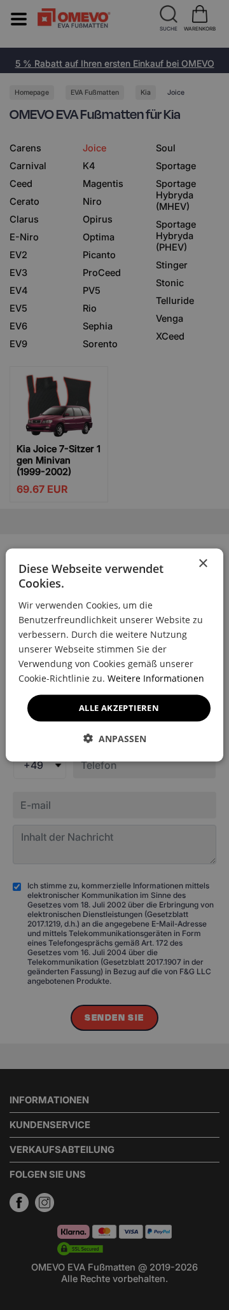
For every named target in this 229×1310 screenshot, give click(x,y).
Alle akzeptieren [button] (119, 708)
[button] (114, 738)
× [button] (202, 564)
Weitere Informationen (156, 678)
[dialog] (114, 655)
